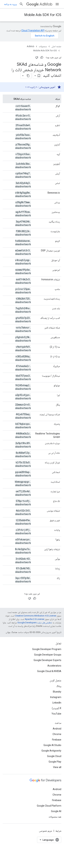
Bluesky (57, 691)
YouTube (56, 713)
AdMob (46, 4)
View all (57, 767)
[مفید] (41, 57)
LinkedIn (56, 702)
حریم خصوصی (45, 830)
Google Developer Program (46, 649)
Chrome (57, 734)
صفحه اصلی (56, 46)
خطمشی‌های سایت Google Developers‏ (34, 622)
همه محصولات (55, 816)
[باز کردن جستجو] (21, 4)
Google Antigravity (51, 750)
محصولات (43, 46)
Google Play (55, 761)
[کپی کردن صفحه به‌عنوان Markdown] (28, 76)
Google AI (56, 811)
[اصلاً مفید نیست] (36, 57)
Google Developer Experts (47, 660)
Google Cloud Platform (49, 805)
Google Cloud (54, 756)
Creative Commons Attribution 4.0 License (35, 615)
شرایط (58, 830)
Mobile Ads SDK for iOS (42, 15)
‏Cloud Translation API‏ (32, 30)
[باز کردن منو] (57, 4)
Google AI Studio (52, 745)
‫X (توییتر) (56, 708)
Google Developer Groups (47, 654)
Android (57, 728)
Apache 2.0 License (34, 619)
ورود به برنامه (10, 4)
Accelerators (54, 665)
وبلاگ (58, 686)
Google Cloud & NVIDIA (49, 671)
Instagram (55, 697)
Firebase (56, 739)
